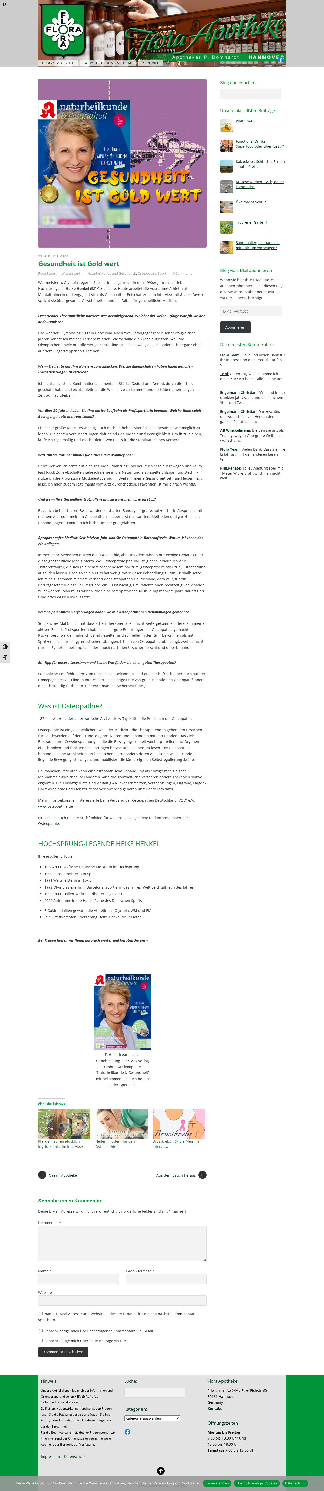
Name (44, 1271)
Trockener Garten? (251, 222)
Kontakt (150, 63)
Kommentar (49, 1222)
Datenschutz (74, 1456)
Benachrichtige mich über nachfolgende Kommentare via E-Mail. (99, 1331)
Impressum (50, 1456)
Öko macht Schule (251, 202)
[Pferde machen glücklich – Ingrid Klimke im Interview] (64, 1124)
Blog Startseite (58, 63)
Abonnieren (235, 327)
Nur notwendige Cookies (256, 1483)
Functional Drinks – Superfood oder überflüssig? (260, 143)
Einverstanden (217, 1483)
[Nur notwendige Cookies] (317, 1483)
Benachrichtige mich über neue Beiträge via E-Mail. (88, 1340)
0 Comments (182, 273)
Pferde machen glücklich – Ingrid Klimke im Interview (60, 1144)
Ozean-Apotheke (59, 1175)
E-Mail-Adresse (140, 1271)
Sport (162, 273)
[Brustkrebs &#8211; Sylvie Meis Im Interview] (179, 1124)
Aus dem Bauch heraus (180, 1175)
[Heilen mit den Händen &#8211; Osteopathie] (121, 1124)
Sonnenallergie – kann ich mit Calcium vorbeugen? (258, 245)
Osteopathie (147, 273)
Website (45, 1292)
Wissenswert (71, 273)
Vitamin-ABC (246, 120)
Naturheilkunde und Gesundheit (111, 273)
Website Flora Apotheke (108, 63)
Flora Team (46, 273)
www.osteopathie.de (55, 806)
